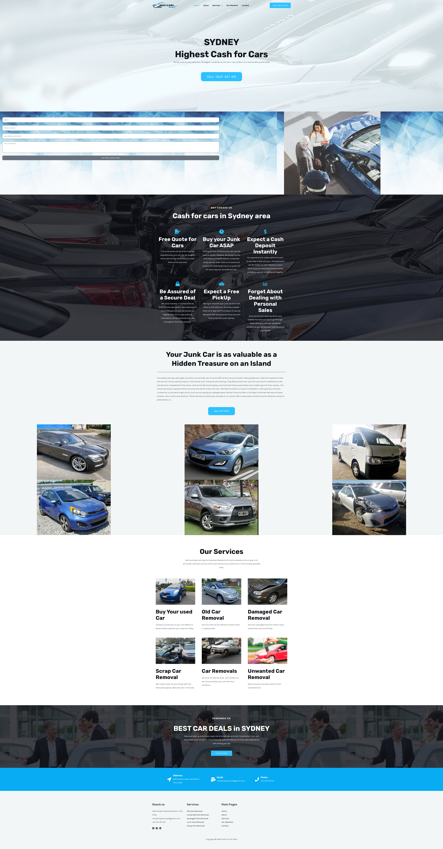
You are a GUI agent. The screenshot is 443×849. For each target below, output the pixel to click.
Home (196, 5)
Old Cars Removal (195, 811)
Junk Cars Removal (195, 822)
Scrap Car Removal (168, 674)
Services (216, 5)
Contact (245, 5)
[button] (221, 5)
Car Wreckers (232, 5)
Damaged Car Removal (265, 615)
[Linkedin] (160, 828)
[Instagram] (157, 828)
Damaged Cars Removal (197, 818)
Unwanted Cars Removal (198, 815)
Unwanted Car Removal (266, 674)
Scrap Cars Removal (196, 826)
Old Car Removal (213, 615)
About (206, 5)
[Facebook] (153, 828)
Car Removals (219, 671)
